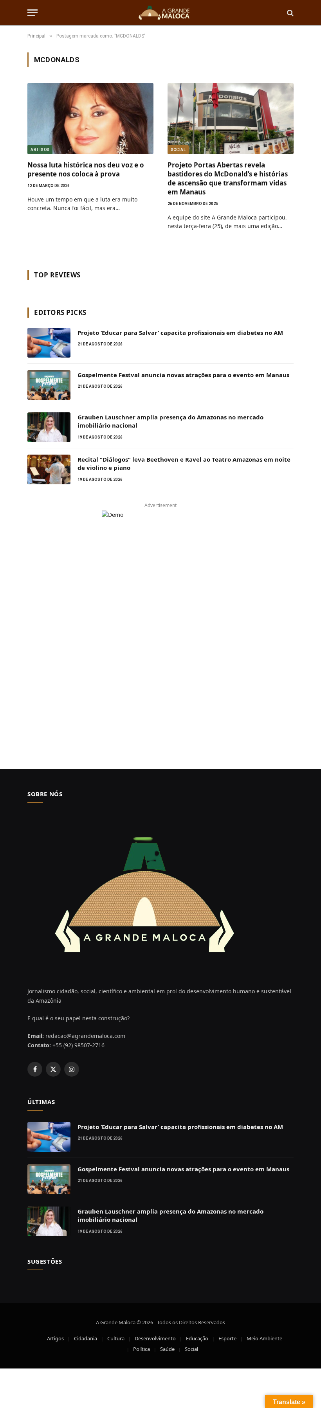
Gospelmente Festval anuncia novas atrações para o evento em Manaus (183, 375)
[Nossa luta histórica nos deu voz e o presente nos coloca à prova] (90, 118)
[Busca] (289, 13)
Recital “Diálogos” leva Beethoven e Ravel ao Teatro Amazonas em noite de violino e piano (184, 463)
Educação (197, 1338)
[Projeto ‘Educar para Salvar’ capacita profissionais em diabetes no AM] (48, 343)
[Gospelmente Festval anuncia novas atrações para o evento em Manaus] (48, 385)
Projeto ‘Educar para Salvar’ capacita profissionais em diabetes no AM (180, 332)
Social (178, 149)
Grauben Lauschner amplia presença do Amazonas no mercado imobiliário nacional (170, 421)
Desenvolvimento (155, 1338)
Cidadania (85, 1338)
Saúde (167, 1348)
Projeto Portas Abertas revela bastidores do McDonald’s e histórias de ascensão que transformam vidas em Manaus (228, 178)
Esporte (227, 1338)
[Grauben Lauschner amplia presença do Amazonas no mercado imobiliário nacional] (48, 427)
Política (141, 1348)
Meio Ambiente (264, 1338)
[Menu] (32, 13)
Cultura (115, 1338)
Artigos (40, 149)
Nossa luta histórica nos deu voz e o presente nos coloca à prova (85, 169)
